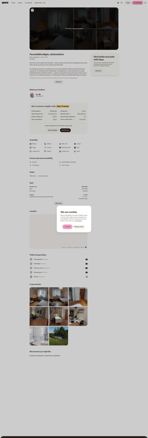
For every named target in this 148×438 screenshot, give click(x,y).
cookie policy (78, 221)
